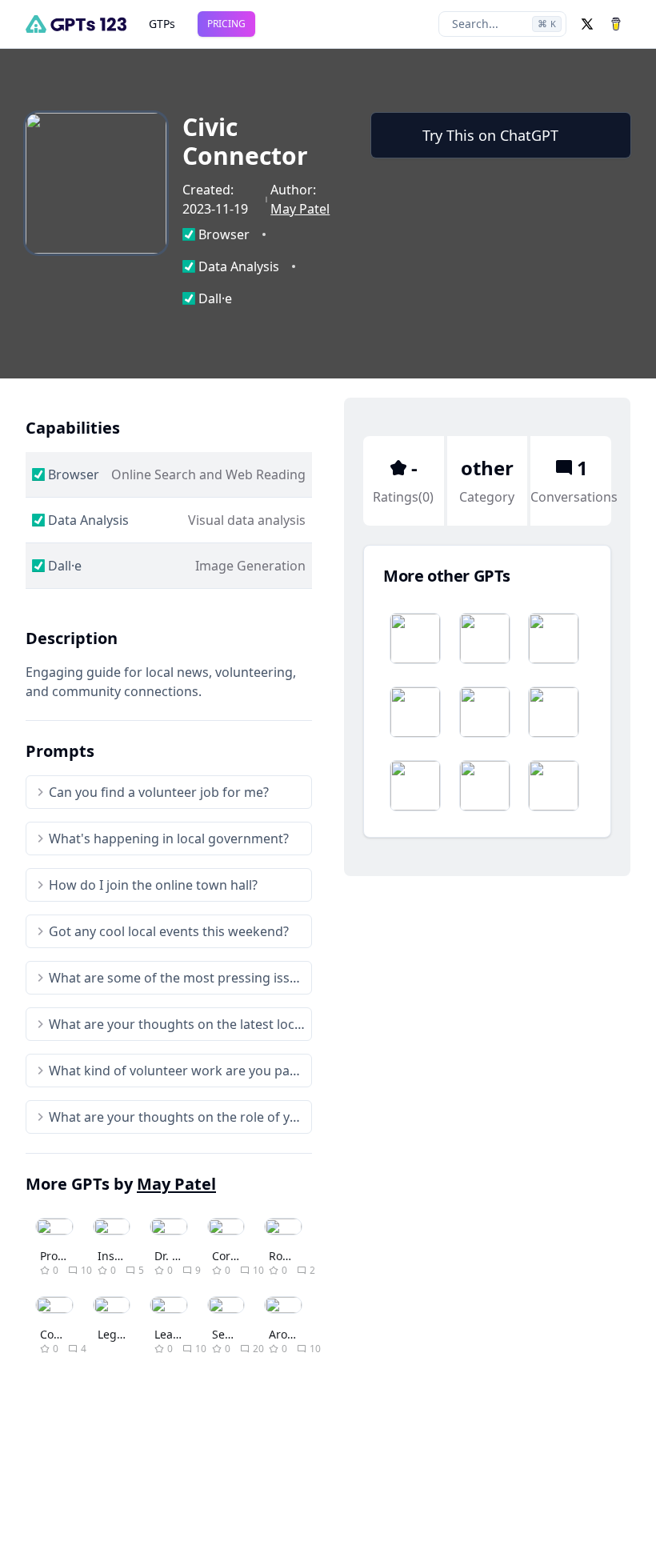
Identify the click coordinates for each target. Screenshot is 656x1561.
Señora (231, 1334)
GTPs (162, 23)
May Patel (300, 209)
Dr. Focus (178, 1255)
